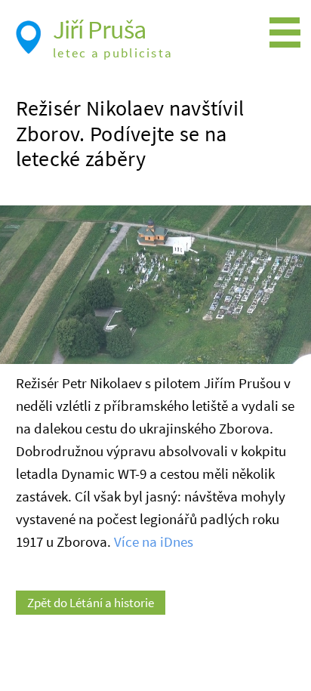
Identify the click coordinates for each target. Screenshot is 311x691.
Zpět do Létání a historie (90, 602)
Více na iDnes (153, 541)
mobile (288, 33)
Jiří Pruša (99, 29)
